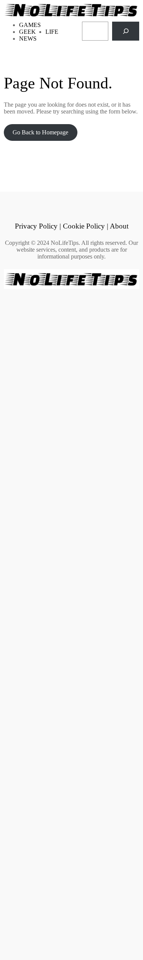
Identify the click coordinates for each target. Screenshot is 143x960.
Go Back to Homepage (40, 132)
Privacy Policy (36, 226)
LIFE (51, 31)
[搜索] (125, 31)
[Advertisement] (71, 623)
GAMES (30, 25)
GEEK (27, 31)
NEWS (28, 38)
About (119, 226)
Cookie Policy (84, 226)
